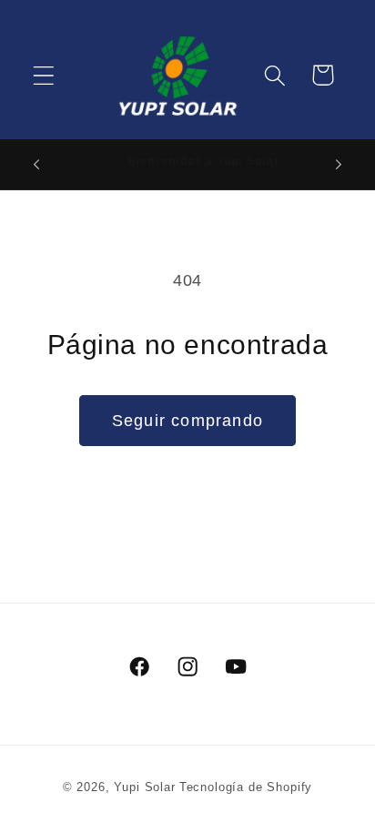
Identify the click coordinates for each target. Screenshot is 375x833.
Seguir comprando (187, 420)
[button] (44, 75)
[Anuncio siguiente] (339, 165)
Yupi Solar (144, 787)
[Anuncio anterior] (36, 165)
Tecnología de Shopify (246, 787)
